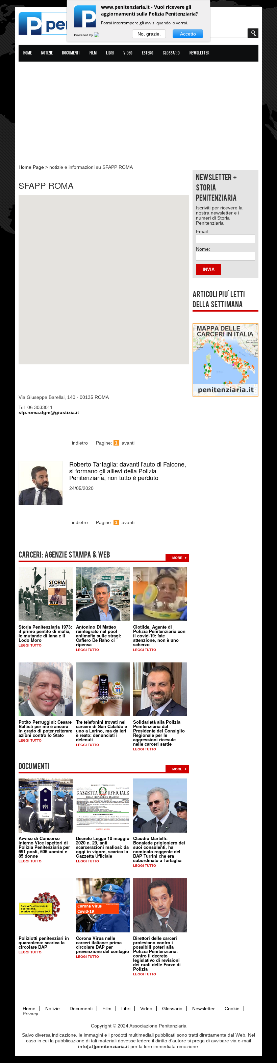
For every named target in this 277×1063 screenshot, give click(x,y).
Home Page (31, 167)
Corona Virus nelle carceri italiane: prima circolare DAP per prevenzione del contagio (102, 944)
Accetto (188, 34)
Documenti (71, 53)
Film (93, 53)
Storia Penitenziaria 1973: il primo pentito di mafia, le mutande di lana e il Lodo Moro (45, 633)
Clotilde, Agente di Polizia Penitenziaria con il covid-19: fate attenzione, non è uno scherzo (159, 636)
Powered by (84, 34)
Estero (147, 53)
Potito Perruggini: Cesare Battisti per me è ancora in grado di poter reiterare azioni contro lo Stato (45, 728)
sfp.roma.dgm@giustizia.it (49, 412)
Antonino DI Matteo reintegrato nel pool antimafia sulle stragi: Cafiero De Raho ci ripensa (98, 636)
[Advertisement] (138, 109)
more (177, 558)
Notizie (47, 53)
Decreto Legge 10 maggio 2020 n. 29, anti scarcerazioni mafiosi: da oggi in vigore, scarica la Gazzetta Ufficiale (102, 847)
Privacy (30, 1013)
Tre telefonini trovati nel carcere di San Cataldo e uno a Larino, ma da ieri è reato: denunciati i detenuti (101, 731)
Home (27, 53)
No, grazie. (149, 34)
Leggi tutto (30, 645)
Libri (110, 53)
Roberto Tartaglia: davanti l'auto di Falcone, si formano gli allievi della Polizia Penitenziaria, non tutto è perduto (127, 470)
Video (127, 53)
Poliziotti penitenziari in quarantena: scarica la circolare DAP (44, 942)
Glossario (171, 53)
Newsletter (199, 53)
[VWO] (100, 34)
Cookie (232, 1008)
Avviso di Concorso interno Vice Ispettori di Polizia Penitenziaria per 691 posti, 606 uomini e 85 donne (44, 847)
